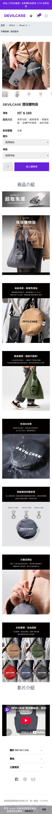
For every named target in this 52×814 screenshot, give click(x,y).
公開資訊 (14, 767)
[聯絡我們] (33, 779)
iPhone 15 (23, 25)
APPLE (12, 25)
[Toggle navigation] (46, 15)
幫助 (12, 759)
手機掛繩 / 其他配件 (10, 31)
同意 (44, 809)
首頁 (3, 25)
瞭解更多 (29, 811)
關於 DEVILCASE (19, 750)
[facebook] (16, 779)
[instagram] (25, 779)
